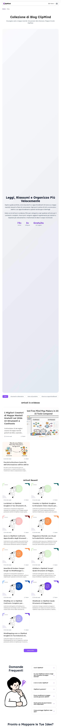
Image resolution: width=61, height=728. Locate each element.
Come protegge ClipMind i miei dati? (43, 711)
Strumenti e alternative (17, 396)
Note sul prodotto (33, 396)
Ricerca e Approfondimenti (49, 396)
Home (4, 9)
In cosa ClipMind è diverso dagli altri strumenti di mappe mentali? (43, 675)
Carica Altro (30, 650)
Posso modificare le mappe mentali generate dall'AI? (42, 696)
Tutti (5, 396)
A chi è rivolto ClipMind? (41, 683)
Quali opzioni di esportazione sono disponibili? (42, 703)
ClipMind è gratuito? (40, 689)
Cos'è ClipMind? (38, 667)
